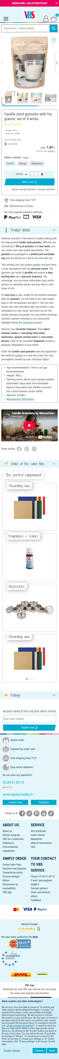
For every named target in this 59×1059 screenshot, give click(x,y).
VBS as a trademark (13, 839)
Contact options (39, 888)
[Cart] (54, 18)
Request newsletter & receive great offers (29, 711)
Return (6, 880)
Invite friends (38, 835)
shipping (51, 151)
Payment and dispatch (14, 868)
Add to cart (27, 181)
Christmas (28, 322)
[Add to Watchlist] (53, 40)
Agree (52, 1050)
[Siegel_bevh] (20, 943)
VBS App (7, 892)
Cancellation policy (13, 872)
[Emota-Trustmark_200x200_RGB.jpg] (10, 958)
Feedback (44, 802)
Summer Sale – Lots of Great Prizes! (29, 2)
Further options (12, 1050)
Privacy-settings (11, 876)
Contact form (15, 802)
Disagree (39, 1050)
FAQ (33, 846)
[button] (5, 62)
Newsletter (36, 839)
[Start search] (53, 28)
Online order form (12, 864)
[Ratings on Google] (29, 926)
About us (7, 831)
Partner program (11, 835)
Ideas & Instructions (41, 843)
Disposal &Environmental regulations (10, 846)
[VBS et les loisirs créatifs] (29, 14)
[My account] (46, 18)
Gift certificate (38, 831)
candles (36, 264)
